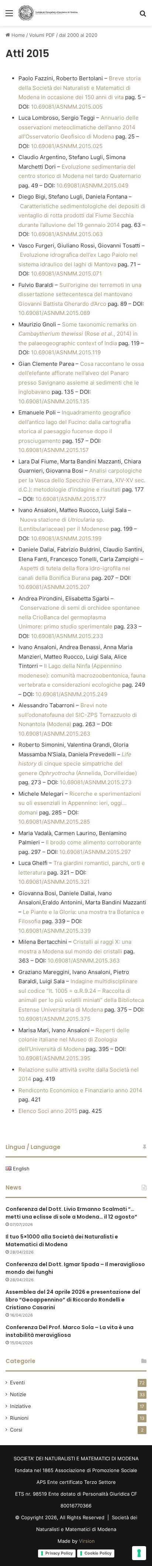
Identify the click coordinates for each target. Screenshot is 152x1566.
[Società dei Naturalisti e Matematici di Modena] (47, 13)
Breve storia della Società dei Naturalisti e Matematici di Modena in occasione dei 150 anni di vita (79, 88)
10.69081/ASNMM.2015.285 (54, 821)
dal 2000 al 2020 (78, 35)
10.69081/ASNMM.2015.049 (92, 185)
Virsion (87, 1541)
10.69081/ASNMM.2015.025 (67, 146)
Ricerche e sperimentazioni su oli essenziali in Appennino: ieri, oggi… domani (79, 803)
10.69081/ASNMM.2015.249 (71, 694)
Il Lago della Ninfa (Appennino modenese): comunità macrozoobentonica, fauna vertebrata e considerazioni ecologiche (81, 675)
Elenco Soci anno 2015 (47, 1110)
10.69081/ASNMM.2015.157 (53, 449)
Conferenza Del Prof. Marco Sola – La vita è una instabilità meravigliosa (70, 1331)
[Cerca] (142, 15)
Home (17, 35)
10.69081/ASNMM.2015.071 (66, 273)
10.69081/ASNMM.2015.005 (67, 106)
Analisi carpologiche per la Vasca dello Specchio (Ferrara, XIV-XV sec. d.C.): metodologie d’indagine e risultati (81, 480)
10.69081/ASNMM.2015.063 (67, 234)
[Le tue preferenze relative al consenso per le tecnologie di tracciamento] (139, 1553)
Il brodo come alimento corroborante (93, 842)
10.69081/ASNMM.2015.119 (66, 352)
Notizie (18, 1394)
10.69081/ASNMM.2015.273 (96, 782)
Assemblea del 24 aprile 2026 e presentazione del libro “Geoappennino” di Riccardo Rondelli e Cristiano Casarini (73, 1299)
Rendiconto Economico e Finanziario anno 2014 (80, 1090)
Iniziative (20, 1406)
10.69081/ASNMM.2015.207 (54, 587)
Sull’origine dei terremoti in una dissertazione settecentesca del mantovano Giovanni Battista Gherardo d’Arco (79, 294)
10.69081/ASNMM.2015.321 (54, 881)
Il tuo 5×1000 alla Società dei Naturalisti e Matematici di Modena (62, 1240)
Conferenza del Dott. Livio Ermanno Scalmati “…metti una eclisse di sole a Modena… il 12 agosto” (71, 1212)
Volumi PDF (42, 35)
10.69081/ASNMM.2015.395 (54, 1058)
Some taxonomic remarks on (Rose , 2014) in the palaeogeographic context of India (78, 334)
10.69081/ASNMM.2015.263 (54, 733)
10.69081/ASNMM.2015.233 (67, 636)
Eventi (17, 1382)
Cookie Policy (97, 1553)
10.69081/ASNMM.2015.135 (53, 401)
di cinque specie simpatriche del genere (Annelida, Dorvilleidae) (77, 764)
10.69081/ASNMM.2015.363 (84, 960)
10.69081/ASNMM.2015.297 (95, 851)
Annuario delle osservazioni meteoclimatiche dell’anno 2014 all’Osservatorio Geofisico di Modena (78, 127)
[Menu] (9, 15)
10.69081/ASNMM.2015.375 (54, 1018)
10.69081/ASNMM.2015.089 (54, 312)
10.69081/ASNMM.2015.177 (70, 498)
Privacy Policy (59, 1553)
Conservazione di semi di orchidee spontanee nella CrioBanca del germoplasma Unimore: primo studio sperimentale (79, 617)
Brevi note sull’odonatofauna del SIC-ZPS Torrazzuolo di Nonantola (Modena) (77, 715)
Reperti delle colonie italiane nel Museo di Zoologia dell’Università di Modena (73, 1039)
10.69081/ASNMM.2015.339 (54, 930)
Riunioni (19, 1418)
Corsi (16, 1430)
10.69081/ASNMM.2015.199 (66, 538)
